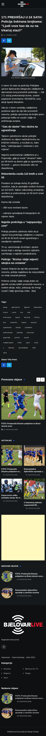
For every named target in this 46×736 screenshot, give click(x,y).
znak (34, 348)
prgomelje (6, 337)
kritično (37, 317)
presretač (30, 332)
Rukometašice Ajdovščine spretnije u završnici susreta (33, 471)
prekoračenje (8, 332)
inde (28, 312)
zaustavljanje (23, 348)
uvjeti (28, 343)
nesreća (34, 322)
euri (21, 312)
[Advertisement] (23, 537)
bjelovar (27, 307)
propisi (26, 337)
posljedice (28, 327)
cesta (14, 312)
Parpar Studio (33, 732)
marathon (13, 322)
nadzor (23, 322)
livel (4, 322)
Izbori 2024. (30, 657)
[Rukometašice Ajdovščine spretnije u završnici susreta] (34, 455)
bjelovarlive (38, 307)
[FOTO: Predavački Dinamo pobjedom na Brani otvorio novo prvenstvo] (11, 455)
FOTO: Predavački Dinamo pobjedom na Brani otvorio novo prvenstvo (29, 576)
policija (18, 327)
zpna (5, 353)
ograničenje (7, 327)
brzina (5, 312)
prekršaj (20, 332)
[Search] (43, 4)
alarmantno (16, 307)
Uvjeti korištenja (18, 657)
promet (17, 337)
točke (20, 343)
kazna (18, 317)
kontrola (27, 317)
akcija (5, 307)
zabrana (11, 348)
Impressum (5, 657)
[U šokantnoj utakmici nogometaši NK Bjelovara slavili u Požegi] (34, 489)
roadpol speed (8, 343)
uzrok (36, 343)
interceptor (7, 317)
